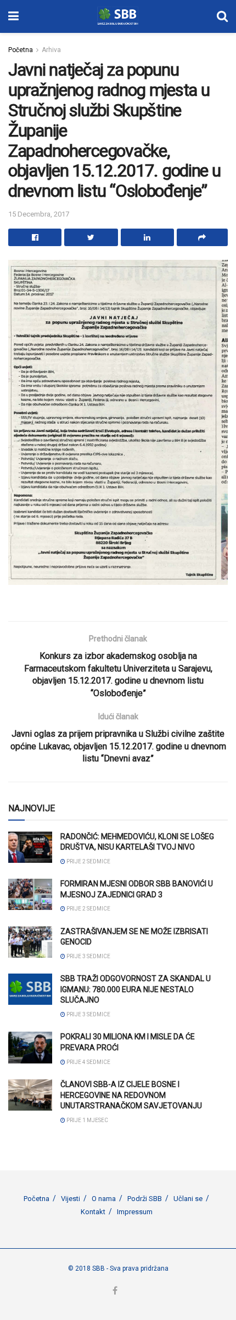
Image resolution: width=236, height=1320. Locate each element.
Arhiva (51, 50)
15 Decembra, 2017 (38, 214)
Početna (20, 50)
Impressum (135, 1212)
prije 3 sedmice (87, 956)
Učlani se (188, 1198)
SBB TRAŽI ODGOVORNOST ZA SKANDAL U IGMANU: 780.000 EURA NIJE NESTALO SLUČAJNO (135, 989)
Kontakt (93, 1212)
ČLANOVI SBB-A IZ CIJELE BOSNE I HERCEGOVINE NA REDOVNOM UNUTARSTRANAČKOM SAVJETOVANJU (131, 1095)
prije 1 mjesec (86, 1120)
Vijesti (70, 1198)
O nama (104, 1198)
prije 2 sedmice (87, 861)
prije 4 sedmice (87, 1062)
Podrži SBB (144, 1198)
